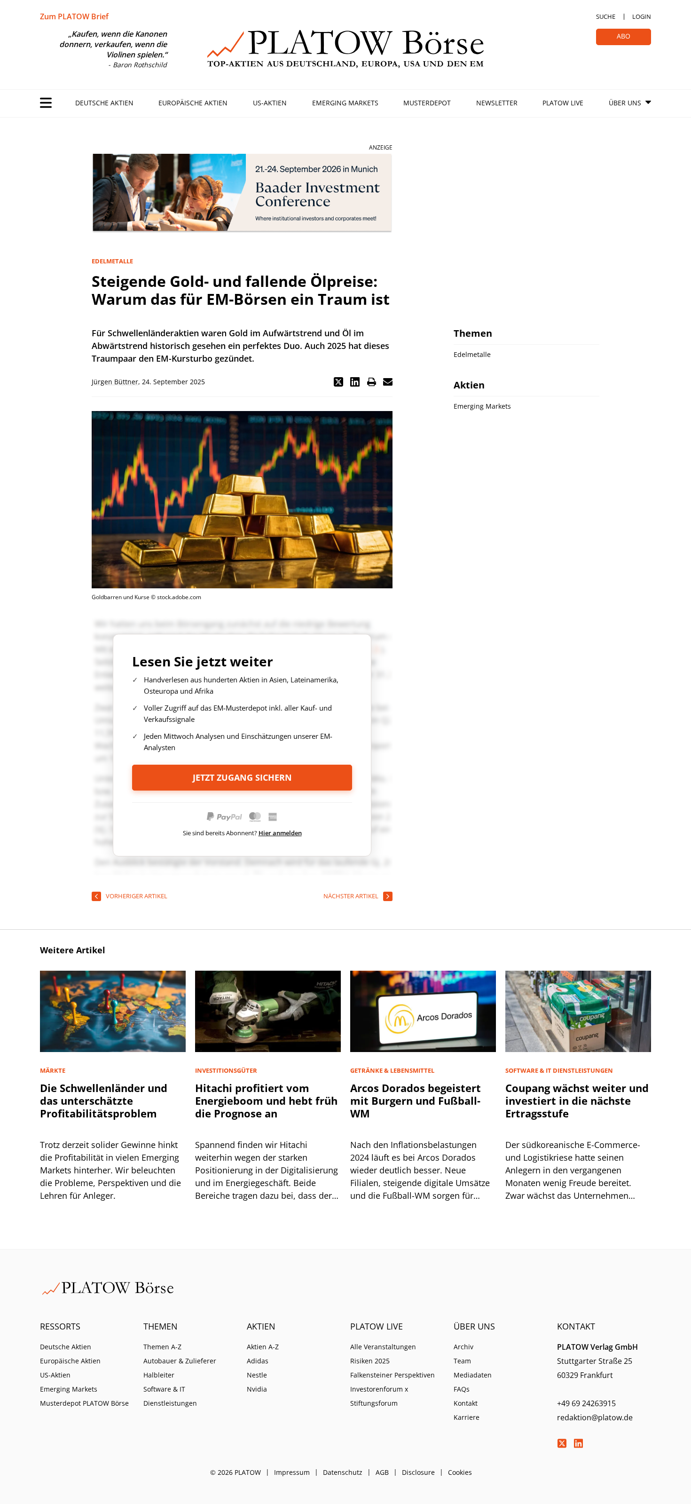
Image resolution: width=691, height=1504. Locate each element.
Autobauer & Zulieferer (179, 1360)
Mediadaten (473, 1374)
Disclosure (418, 1472)
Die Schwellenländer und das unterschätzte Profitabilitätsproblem (103, 1100)
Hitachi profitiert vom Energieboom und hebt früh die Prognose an (266, 1100)
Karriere (466, 1417)
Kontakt (466, 1403)
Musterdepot (427, 102)
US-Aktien (270, 102)
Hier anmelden (280, 833)
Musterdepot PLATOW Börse (84, 1403)
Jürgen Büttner (115, 381)
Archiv (463, 1346)
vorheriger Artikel (136, 896)
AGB (382, 1472)
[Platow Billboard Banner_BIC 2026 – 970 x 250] (242, 193)
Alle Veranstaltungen (383, 1346)
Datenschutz (342, 1472)
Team (462, 1360)
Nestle (257, 1374)
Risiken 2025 (370, 1360)
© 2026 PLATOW (235, 1472)
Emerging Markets (345, 102)
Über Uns (625, 102)
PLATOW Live (562, 102)
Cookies (460, 1472)
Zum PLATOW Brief (74, 16)
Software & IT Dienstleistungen (170, 1396)
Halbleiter (158, 1374)
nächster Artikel (350, 896)
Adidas (257, 1360)
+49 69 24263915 (586, 1403)
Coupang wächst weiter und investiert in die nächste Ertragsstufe (577, 1100)
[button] (338, 382)
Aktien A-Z (263, 1346)
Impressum (292, 1472)
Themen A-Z (162, 1346)
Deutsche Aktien (104, 102)
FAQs (462, 1389)
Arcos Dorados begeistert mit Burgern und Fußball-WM (415, 1100)
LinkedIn (578, 1443)
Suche (605, 16)
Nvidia (257, 1389)
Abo (623, 36)
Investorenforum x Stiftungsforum (379, 1396)
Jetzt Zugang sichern (242, 777)
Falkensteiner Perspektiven (392, 1374)
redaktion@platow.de (595, 1417)
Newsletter (497, 102)
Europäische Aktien (193, 102)
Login (641, 16)
